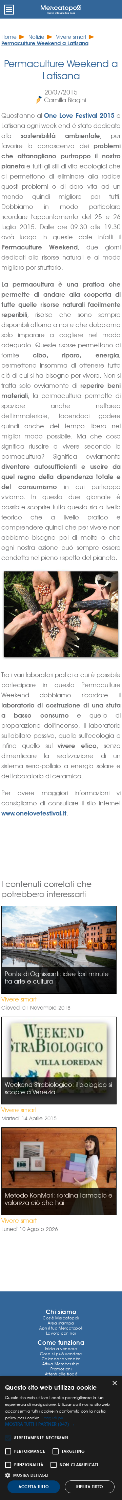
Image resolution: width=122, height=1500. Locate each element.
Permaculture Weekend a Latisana (44, 43)
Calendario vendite (61, 1358)
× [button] (114, 1383)
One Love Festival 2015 (79, 115)
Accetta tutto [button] (33, 1486)
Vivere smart (71, 37)
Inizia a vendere (61, 1348)
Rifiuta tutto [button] (89, 1486)
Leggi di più (53, 1417)
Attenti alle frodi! (61, 1373)
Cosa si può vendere (61, 1353)
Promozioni (61, 1368)
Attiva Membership (61, 1363)
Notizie (36, 37)
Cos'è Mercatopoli (61, 1317)
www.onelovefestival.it (33, 813)
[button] (61, 1424)
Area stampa (61, 1322)
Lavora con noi (61, 1333)
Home (9, 37)
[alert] (61, 1438)
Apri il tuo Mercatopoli (61, 1328)
